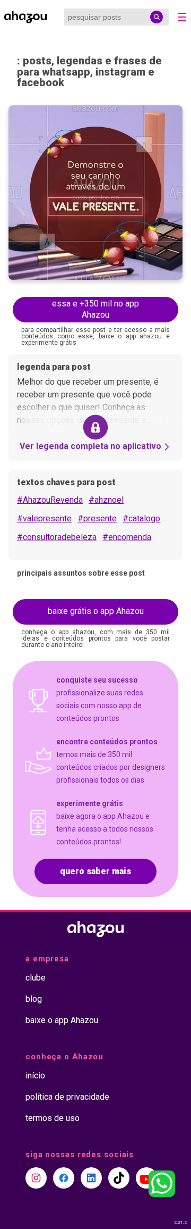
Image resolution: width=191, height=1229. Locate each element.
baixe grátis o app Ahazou (96, 611)
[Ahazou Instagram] (36, 1178)
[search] (156, 17)
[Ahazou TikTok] (118, 1178)
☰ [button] (182, 17)
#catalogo (141, 518)
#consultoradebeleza (57, 537)
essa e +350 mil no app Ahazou (95, 309)
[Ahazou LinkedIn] (91, 1178)
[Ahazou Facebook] (63, 1178)
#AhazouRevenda (50, 500)
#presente (97, 518)
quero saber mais (95, 871)
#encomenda (126, 537)
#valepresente (44, 518)
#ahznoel (106, 500)
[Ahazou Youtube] (146, 1178)
